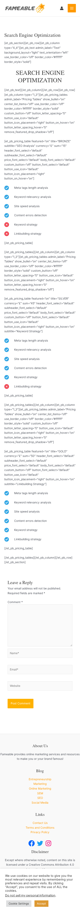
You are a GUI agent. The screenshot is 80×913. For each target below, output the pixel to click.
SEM (40, 793)
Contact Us (40, 823)
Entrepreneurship (40, 779)
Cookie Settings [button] (19, 903)
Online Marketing (40, 788)
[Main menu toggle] (72, 8)
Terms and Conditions (40, 827)
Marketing (40, 783)
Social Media (40, 802)
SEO (40, 797)
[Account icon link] (62, 8)
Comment (15, 602)
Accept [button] (41, 903)
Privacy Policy (40, 832)
